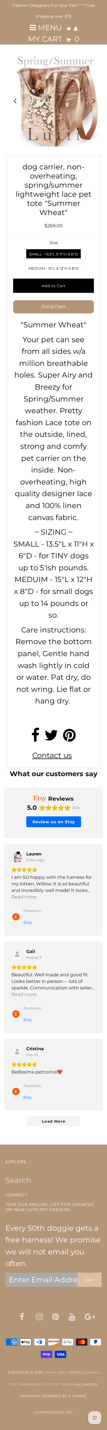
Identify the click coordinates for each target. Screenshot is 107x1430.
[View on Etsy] (17, 857)
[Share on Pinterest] (69, 738)
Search (18, 1180)
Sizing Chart (53, 306)
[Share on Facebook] (35, 738)
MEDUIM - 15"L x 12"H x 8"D (54, 268)
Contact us (52, 755)
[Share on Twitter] (51, 738)
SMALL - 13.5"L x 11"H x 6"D (53, 254)
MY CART (53, 39)
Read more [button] (24, 897)
